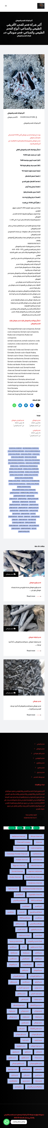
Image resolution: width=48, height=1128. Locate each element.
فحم (23, 947)
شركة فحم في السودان (35, 941)
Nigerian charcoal (19, 866)
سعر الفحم (38, 918)
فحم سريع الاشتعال (19, 1005)
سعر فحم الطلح (20, 924)
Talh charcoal (12, 889)
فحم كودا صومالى (36, 1046)
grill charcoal (37, 860)
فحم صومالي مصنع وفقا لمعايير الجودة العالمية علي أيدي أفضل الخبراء (24, 142)
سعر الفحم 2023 (25, 918)
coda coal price (26, 454)
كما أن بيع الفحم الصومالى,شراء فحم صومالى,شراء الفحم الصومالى (24, 322)
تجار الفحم (11, 912)
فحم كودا (34, 528)
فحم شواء (12, 1011)
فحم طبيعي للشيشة (36, 1029)
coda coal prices (14, 454)
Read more (31, 596)
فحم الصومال (27, 517)
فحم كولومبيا (21, 1046)
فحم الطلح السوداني (19, 976)
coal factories (37, 854)
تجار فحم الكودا (15, 502)
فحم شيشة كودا (32, 520)
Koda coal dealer (30, 457)
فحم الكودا (20, 517)
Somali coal (14, 466)
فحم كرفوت (38, 1040)
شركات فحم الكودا (14, 511)
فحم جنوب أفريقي (23, 988)
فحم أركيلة (13, 953)
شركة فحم (32, 514)
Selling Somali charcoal (16, 463)
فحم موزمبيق (12, 1069)
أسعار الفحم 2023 (36, 900)
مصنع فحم (18, 1087)
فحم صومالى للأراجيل (23, 526)
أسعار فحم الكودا (30, 496)
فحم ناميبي (38, 1075)
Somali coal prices (33, 484)
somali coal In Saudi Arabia (24, 478)
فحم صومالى (15, 520)
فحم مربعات (38, 1058)
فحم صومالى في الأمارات (30, 523)
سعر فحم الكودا (24, 505)
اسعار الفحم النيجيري (36, 912)
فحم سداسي (24, 999)
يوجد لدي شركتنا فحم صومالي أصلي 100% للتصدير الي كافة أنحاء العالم (24, 136)
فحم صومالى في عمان (34, 526)
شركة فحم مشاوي (36, 947)
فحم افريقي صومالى (18, 420)
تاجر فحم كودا (32, 502)
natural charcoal (36, 866)
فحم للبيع (28, 1052)
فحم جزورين (38, 988)
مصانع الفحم (13, 1081)
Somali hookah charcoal (17, 484)
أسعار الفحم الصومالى (14, 493)
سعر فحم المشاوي (36, 930)
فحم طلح (22, 1029)
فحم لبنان (39, 1052)
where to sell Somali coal (29, 493)
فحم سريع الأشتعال (36, 1005)
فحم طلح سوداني (39, 753)
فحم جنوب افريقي (36, 994)
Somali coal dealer (16, 469)
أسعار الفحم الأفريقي (19, 900)
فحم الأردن (13, 959)
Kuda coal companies (32, 463)
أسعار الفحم (19, 895)
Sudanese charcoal (35, 883)
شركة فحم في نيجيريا (16, 941)
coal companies (36, 848)
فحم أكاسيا (38, 959)
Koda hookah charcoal (16, 460)
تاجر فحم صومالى (13, 499)
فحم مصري (41, 767)
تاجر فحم (22, 912)
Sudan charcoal (15, 877)
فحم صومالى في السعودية (18, 523)
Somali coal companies (30, 469)
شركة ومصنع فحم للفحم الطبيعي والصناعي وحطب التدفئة (19, 1116)
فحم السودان (13, 964)
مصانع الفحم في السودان (34, 1087)
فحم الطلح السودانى (36, 976)
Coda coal (36, 454)
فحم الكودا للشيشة (13, 517)
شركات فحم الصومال (23, 511)
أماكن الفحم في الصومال (32, 499)
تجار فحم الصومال (24, 502)
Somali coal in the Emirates (30, 481)
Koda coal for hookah (32, 460)
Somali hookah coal (24, 487)
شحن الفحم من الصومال (15, 505)
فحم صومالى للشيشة (13, 526)
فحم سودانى (38, 1011)
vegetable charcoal (35, 895)
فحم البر (39, 964)
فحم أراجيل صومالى (35, 517)
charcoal (39, 842)
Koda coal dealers (17, 457)
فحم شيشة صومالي (35, 637)
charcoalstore (27, 117)
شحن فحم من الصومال (33, 508)
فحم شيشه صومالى (23, 520)
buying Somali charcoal (31, 448)
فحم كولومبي (40, 758)
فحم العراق (38, 982)
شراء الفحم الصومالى (22, 508)
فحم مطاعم (26, 1069)
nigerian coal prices (35, 871)
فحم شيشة (38, 1017)
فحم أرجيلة (26, 953)
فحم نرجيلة (38, 1081)
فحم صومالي (12, 117)
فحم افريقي (36, 430)
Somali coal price (14, 481)
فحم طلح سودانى (37, 1034)
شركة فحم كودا (16, 514)
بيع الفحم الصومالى (22, 499)
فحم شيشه (25, 1017)
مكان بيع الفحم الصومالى (24, 532)
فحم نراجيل (14, 1075)
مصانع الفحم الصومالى (26, 528)
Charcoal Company (15, 448)
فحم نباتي (27, 1075)
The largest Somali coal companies (23, 490)
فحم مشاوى (25, 1058)
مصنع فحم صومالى (16, 528)
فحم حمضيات (38, 999)
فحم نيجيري (41, 772)
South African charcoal (34, 877)
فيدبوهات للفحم (39, 777)
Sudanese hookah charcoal (32, 889)
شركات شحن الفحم (33, 511)
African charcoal (36, 836)
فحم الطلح (25, 970)
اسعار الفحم (25, 906)
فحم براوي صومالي (35, 583)
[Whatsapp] (6, 1122)
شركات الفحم (21, 930)
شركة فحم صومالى (25, 514)
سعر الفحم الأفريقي (36, 924)
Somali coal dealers (32, 472)
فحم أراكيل (38, 953)
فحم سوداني (25, 1011)
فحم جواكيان (21, 994)
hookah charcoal (22, 860)
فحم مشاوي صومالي (18, 1063)
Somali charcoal (17, 871)
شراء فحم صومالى (13, 508)
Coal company (20, 848)
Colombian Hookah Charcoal (17, 854)
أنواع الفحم (38, 906)
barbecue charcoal (18, 836)
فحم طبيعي (25, 1023)
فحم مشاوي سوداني (36, 1063)
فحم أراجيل (13, 947)
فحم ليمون (15, 1052)
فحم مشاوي (41, 763)
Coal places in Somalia (32, 451)
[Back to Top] (43, 1124)
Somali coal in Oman (16, 475)
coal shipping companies (16, 451)
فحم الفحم (26, 982)
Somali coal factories (16, 472)
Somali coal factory (31, 475)
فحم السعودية (27, 964)
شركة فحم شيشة (24, 935)
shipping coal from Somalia (28, 466)
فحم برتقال (13, 982)
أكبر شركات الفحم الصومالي (19, 496)
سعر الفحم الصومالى (33, 505)
